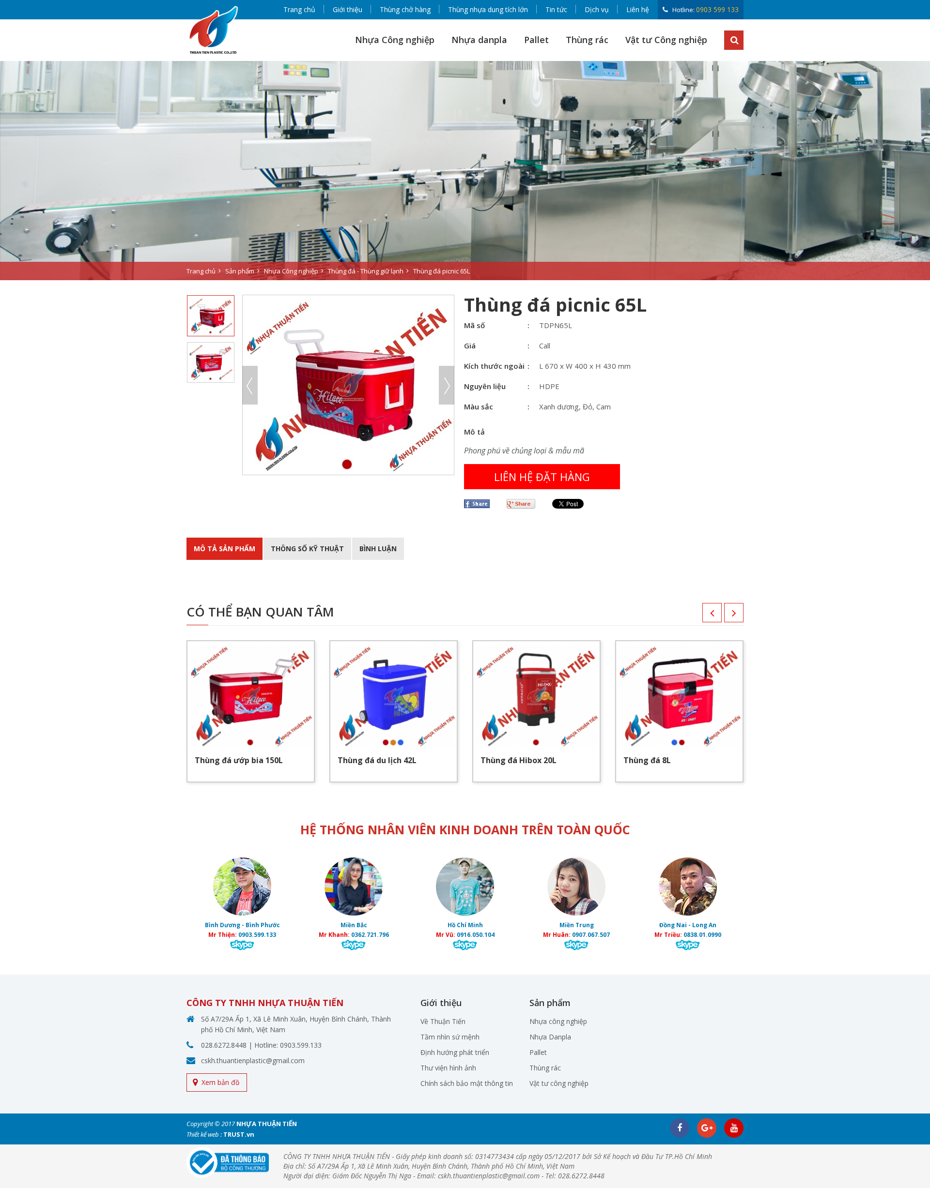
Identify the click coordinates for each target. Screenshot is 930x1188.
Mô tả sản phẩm (224, 548)
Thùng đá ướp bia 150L (239, 760)
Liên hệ (637, 9)
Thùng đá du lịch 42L (377, 760)
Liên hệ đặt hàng (542, 476)
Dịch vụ (597, 9)
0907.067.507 (591, 935)
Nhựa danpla (479, 39)
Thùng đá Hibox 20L (518, 760)
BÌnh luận (378, 548)
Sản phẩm (239, 271)
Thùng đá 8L (647, 760)
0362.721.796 (370, 935)
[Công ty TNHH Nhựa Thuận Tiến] (213, 29)
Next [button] (446, 385)
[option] (465, 170)
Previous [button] (250, 385)
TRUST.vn (238, 1134)
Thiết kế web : (204, 1134)
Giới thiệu (347, 9)
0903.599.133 (257, 935)
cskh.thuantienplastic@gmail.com (253, 1060)
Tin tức (556, 9)
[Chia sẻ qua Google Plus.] (524, 504)
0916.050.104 (476, 935)
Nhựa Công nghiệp (394, 39)
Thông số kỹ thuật (307, 548)
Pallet (536, 39)
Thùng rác (587, 39)
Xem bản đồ (220, 1082)
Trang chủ (299, 9)
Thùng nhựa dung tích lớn (488, 9)
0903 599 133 (717, 9)
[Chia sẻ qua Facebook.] (480, 503)
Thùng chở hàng (405, 9)
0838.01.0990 (702, 935)
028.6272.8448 (224, 1045)
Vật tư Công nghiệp (666, 39)
